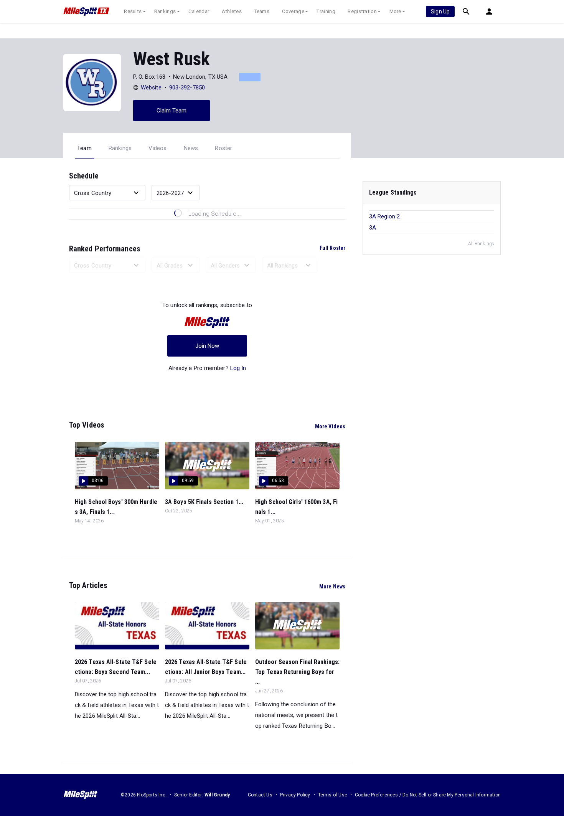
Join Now (207, 345)
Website (151, 87)
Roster (223, 148)
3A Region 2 (384, 216)
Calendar (198, 11)
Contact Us (260, 795)
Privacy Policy (295, 795)
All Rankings (481, 243)
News (191, 148)
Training (326, 11)
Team (84, 148)
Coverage (293, 11)
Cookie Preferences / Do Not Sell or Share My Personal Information (428, 795)
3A (372, 227)
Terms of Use (332, 795)
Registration (362, 11)
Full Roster (332, 248)
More (395, 11)
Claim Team (172, 110)
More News (332, 586)
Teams (262, 11)
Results (133, 11)
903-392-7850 (187, 87)
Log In (238, 368)
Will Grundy (217, 795)
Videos (157, 148)
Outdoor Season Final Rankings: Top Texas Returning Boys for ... (297, 672)
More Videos (330, 426)
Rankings (165, 11)
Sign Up (440, 11)
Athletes (232, 11)
